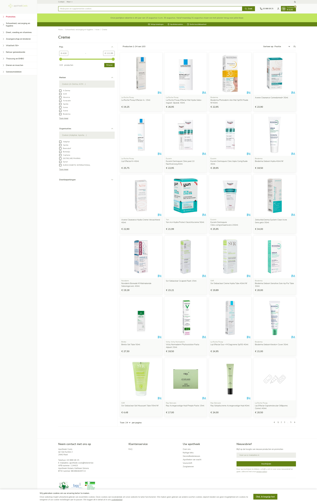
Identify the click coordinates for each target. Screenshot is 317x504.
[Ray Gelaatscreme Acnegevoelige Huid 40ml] (230, 379)
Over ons (187, 449)
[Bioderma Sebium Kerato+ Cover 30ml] (274, 318)
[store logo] (18, 6)
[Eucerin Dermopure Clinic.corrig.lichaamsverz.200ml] (230, 196)
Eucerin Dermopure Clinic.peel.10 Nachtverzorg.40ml (180, 162)
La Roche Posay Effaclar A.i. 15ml (135, 100)
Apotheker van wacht (192, 459)
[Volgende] (294, 422)
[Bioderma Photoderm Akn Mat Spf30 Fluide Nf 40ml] (230, 73)
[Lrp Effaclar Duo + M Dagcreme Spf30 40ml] (230, 318)
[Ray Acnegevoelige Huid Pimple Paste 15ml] (185, 379)
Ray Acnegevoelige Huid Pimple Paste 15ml (185, 405)
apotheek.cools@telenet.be (81, 462)
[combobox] (150, 8)
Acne (97, 29)
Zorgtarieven (188, 466)
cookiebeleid (116, 499)
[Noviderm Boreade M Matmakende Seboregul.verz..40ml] (141, 257)
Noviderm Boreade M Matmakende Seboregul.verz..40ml (136, 284)
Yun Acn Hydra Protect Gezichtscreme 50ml (185, 222)
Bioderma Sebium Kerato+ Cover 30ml (271, 344)
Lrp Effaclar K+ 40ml (130, 161)
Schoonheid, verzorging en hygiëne (79, 29)
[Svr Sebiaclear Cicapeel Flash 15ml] (185, 257)
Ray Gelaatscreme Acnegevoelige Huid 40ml (230, 405)
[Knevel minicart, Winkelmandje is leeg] (283, 8)
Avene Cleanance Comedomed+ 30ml (271, 97)
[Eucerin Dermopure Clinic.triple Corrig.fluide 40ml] (230, 134)
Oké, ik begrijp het (265, 496)
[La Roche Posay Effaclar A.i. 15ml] (141, 73)
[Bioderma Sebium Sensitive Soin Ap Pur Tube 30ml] (274, 257)
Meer (69, 2)
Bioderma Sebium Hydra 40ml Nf (269, 161)
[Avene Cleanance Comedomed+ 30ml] (274, 73)
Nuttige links (188, 452)
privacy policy (261, 471)
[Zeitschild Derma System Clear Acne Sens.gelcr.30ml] (274, 196)
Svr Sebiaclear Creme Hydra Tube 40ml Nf (229, 283)
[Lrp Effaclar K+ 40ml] (141, 134)
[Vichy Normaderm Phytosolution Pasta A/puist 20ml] (185, 318)
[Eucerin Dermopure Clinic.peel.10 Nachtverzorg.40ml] (185, 134)
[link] (275, 422)
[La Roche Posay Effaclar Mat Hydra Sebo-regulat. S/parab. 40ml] (185, 73)
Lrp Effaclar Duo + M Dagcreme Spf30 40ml (229, 344)
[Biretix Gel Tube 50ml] (141, 318)
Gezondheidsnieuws (191, 456)
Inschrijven (266, 463)
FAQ (130, 449)
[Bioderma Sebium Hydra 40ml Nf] (274, 134)
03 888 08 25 (73, 460)
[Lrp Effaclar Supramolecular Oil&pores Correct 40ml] (274, 379)
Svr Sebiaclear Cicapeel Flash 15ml (181, 281)
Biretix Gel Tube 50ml (130, 344)
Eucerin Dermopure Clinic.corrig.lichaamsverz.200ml (224, 223)
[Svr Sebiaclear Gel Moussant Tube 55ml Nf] (141, 379)
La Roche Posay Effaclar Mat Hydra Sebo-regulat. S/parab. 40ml (184, 101)
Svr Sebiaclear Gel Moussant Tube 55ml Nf (139, 405)
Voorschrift (187, 463)
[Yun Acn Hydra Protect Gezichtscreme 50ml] (185, 196)
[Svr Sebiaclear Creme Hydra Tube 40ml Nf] (230, 257)
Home (60, 29)
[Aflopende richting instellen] (294, 46)
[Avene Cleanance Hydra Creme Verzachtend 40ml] (141, 196)
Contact (61, 2)
